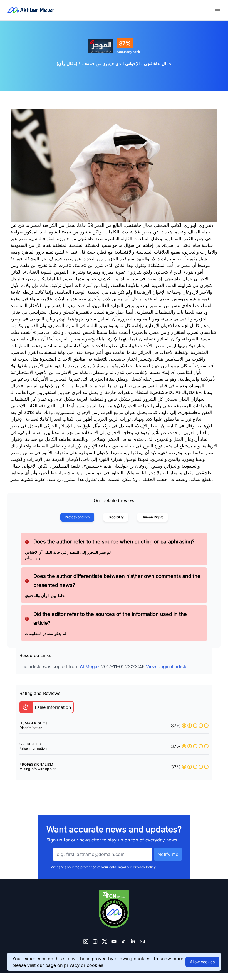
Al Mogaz (90, 666)
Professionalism (77, 517)
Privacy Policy (144, 867)
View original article (166, 666)
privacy (72, 965)
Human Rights (152, 517)
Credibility (116, 517)
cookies (95, 965)
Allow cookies (202, 961)
